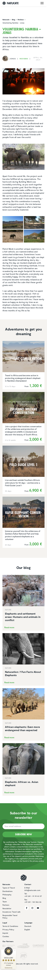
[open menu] (41, 3)
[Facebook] (26, 908)
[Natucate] (11, 3)
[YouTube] (38, 908)
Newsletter (7, 908)
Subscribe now (23, 834)
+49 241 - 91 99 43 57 (33, 896)
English (27, 929)
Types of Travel (9, 888)
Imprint (5, 933)
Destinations (7, 891)
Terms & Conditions (10, 926)
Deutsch (27, 926)
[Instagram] (32, 908)
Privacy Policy (8, 929)
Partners (6, 905)
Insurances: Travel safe (12, 912)
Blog (4, 898)
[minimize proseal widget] (15, 950)
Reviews (24, 59)
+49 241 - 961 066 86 (32, 902)
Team (5, 902)
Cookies (6, 936)
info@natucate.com (32, 890)
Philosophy (7, 895)
